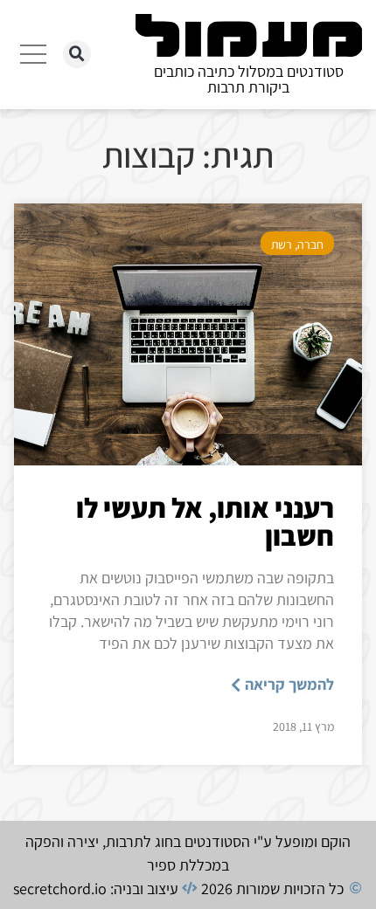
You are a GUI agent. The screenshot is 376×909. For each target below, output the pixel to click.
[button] (77, 54)
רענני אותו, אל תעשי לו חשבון (205, 521)
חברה (310, 244)
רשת (281, 244)
